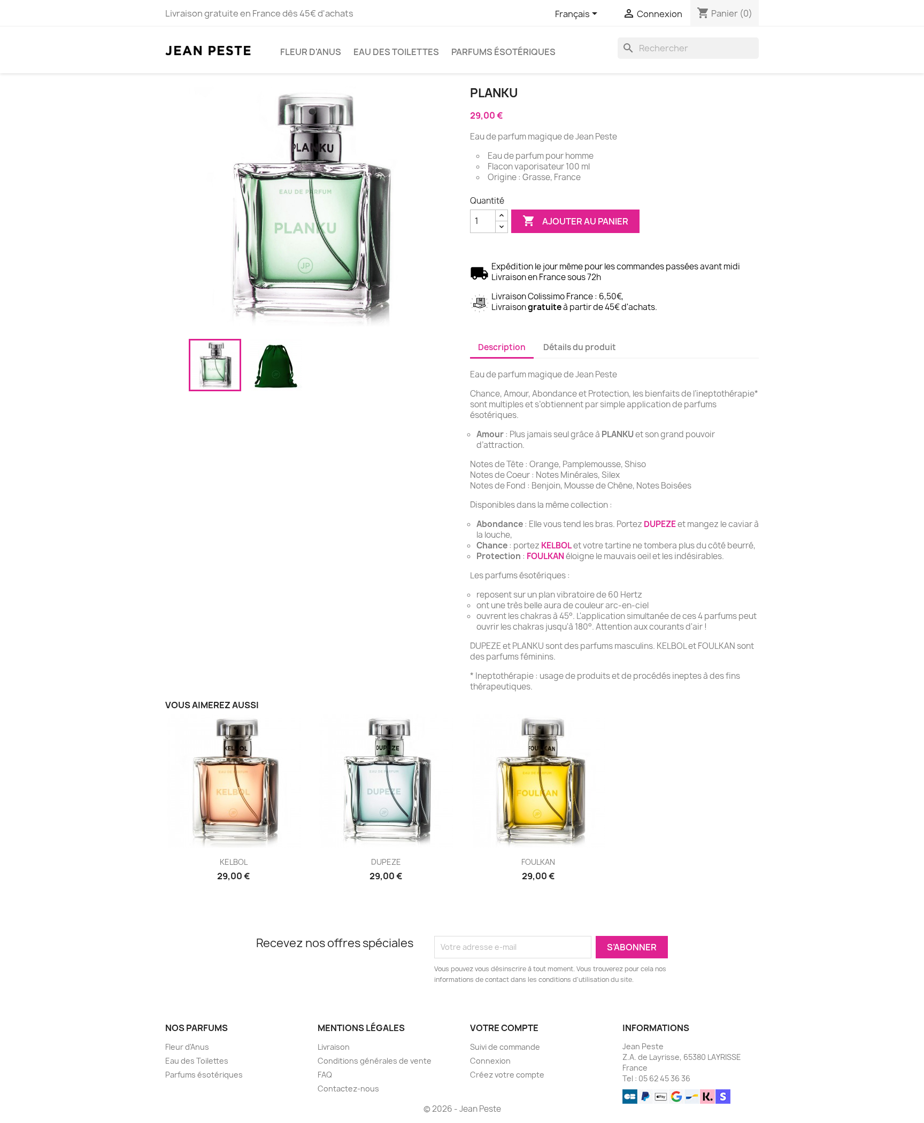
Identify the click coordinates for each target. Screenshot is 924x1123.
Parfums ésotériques (503, 52)
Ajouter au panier (575, 220)
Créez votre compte (507, 1075)
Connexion (490, 1061)
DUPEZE (660, 524)
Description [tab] (502, 347)
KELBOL (556, 545)
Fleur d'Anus (310, 52)
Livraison (334, 1047)
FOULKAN (545, 556)
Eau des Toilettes (396, 52)
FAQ (325, 1075)
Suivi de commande (505, 1047)
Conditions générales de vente (375, 1061)
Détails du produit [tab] (579, 347)
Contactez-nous (348, 1088)
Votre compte (504, 1028)
